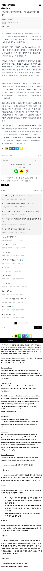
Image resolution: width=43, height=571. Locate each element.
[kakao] (21, 171)
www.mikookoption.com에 (13, 513)
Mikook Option (8, 4)
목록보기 (5, 185)
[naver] (16, 171)
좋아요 (4, 155)
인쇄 (39, 155)
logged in (19, 164)
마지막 (25, 323)
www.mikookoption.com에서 (9, 475)
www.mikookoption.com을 (9, 465)
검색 (37, 327)
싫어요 (11, 155)
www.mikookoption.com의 (9, 490)
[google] (26, 171)
